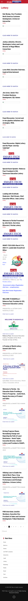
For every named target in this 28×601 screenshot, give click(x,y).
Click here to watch (8, 314)
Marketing (5, 564)
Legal (4, 558)
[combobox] (9, 531)
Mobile (4, 567)
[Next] (23, 526)
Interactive (5, 555)
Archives (5, 577)
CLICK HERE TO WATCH (10, 35)
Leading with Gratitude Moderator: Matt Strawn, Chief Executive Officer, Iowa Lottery (13, 196)
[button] (2, 2)
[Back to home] (14, 2)
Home (4, 542)
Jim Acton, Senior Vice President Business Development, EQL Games (11, 95)
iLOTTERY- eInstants (8, 551)
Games (4, 548)
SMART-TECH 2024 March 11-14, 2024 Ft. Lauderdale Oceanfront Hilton (14, 247)
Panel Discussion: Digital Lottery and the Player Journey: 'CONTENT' (14, 145)
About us (5, 545)
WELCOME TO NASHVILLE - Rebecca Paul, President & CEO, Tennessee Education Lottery (14, 301)
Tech (4, 574)
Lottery (4, 23)
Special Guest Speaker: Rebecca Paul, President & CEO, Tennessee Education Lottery (14, 171)
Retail (4, 571)
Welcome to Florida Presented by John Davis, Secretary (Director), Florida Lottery (13, 222)
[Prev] (4, 526)
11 (20, 526)
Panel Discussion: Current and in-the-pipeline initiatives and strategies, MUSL (13, 120)
